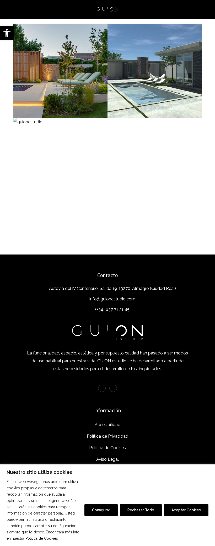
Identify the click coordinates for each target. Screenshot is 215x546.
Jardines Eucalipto (60, 65)
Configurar (101, 510)
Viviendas (176, 77)
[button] (7, 33)
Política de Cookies (41, 538)
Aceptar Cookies (186, 510)
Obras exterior (60, 77)
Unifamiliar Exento (155, 65)
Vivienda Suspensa (60, 159)
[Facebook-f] (102, 388)
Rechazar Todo (140, 510)
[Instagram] (113, 388)
